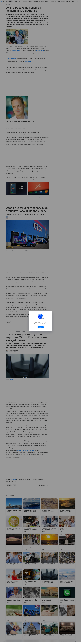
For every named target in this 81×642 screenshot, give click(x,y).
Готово (40, 327)
